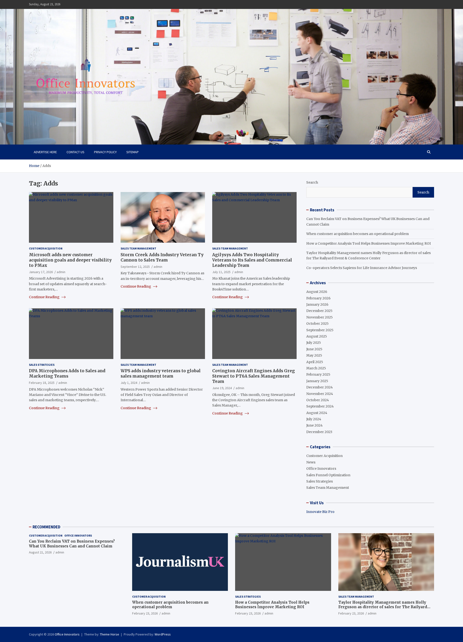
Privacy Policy (105, 152)
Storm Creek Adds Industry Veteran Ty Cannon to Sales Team (162, 257)
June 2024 (314, 425)
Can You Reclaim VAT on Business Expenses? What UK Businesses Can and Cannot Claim (72, 543)
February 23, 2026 (145, 613)
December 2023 (319, 432)
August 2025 (316, 336)
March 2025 (316, 368)
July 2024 (313, 419)
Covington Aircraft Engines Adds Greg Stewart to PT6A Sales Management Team (253, 376)
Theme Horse (109, 634)
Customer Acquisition (45, 248)
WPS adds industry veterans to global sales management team (161, 373)
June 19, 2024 (222, 388)
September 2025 (320, 330)
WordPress (163, 634)
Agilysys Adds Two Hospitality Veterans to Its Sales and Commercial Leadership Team (252, 260)
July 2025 (313, 342)
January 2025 (317, 381)
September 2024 (320, 406)
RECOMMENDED (46, 527)
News (310, 462)
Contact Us (75, 152)
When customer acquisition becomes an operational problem (357, 234)
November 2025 (319, 317)
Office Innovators (321, 468)
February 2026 (318, 298)
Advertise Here (45, 152)
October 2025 (317, 323)
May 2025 (314, 355)
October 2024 (317, 400)
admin (61, 271)
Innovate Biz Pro (320, 512)
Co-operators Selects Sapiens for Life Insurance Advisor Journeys (361, 268)
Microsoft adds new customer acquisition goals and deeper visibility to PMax (70, 260)
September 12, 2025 (135, 266)
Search (312, 182)
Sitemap (132, 152)
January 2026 (317, 304)
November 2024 (319, 394)
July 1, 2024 (129, 382)
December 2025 (319, 311)
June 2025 (314, 349)
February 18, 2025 (41, 382)
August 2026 (316, 292)
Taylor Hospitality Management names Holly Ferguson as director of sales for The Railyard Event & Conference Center (382, 607)
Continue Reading (44, 297)
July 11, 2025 (221, 271)
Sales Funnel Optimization (328, 475)
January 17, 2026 (41, 271)
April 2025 (314, 362)
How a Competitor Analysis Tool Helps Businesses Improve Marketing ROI (368, 243)
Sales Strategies (41, 364)
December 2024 (319, 387)
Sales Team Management (138, 248)
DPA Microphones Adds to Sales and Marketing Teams (67, 373)
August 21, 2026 (40, 552)
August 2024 (316, 413)
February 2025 (318, 374)
